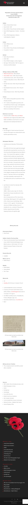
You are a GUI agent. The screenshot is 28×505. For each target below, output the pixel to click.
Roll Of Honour (7, 455)
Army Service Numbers (9, 443)
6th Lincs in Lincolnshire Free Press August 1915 (14, 482)
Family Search (7, 472)
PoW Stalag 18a (7, 453)
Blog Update (6, 484)
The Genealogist (7, 476)
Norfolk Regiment (15, 291)
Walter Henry (14, 115)
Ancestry (6, 466)
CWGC (5, 447)
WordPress (14, 503)
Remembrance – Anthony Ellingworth (12, 488)
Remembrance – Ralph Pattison (11, 491)
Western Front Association (9, 460)
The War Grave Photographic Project (12, 457)
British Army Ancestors (9, 445)
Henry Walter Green (8, 75)
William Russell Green (8, 73)
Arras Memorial (19, 299)
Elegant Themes (14, 501)
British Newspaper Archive (10, 470)
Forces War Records (8, 449)
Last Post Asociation (8, 451)
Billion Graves (7, 468)
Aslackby (6, 283)
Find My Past (6, 474)
